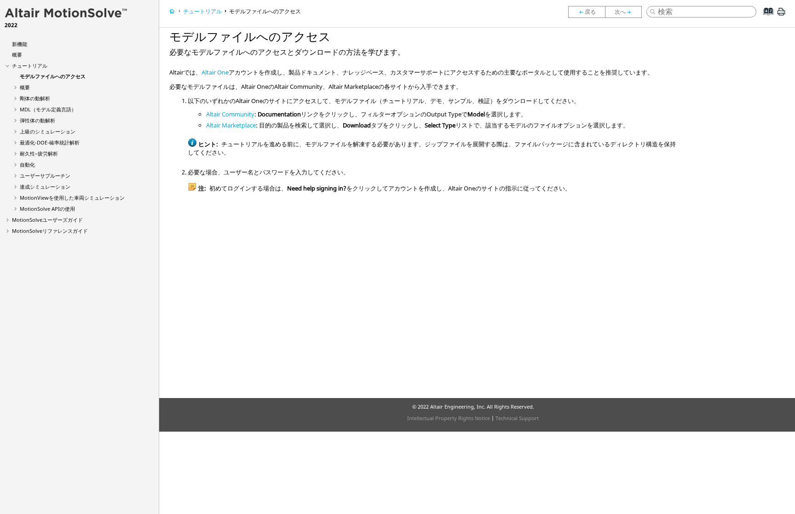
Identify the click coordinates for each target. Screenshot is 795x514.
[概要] (625, 12)
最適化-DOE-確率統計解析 (50, 142)
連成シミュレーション (45, 186)
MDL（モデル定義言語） (48, 109)
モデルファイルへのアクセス (53, 76)
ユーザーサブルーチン (45, 175)
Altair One (215, 72)
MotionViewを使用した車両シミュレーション (72, 197)
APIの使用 (47, 208)
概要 (17, 54)
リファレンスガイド (50, 230)
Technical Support (517, 418)
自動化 (27, 164)
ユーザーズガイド (47, 219)
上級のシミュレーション (47, 131)
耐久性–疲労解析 (39, 153)
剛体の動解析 (35, 98)
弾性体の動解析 (37, 120)
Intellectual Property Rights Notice (448, 418)
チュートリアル (29, 65)
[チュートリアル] (586, 12)
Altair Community (230, 114)
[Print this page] (781, 15)
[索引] (765, 18)
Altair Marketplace (231, 125)
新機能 (19, 43)
